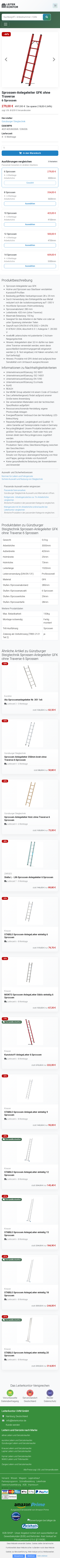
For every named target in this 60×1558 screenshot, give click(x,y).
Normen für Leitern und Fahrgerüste (17, 476)
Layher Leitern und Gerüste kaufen (16, 1451)
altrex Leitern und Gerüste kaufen (16, 1435)
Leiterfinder (41, 1481)
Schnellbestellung (27, 1481)
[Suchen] (47, 17)
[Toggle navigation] (5, 24)
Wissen (14, 1478)
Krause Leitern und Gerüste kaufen (17, 1448)
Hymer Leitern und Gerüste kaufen (16, 1456)
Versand (5, 1478)
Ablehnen (31, 1556)
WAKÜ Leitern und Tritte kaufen (15, 1459)
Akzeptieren (18, 1556)
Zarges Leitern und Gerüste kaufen (17, 1464)
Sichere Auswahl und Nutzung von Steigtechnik (22, 479)
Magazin (23, 1478)
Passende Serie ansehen (15, 490)
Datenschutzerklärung (11, 1485)
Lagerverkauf (34, 1478)
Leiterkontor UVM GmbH (20, 1488)
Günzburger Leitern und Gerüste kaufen (19, 1443)
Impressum (33, 1485)
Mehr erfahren (42, 1556)
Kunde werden (13, 1425)
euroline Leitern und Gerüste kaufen (17, 1440)
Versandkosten (51, 1470)
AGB (25, 1485)
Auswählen (30, 203)
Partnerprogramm (10, 1481)
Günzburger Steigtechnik (13, 121)
